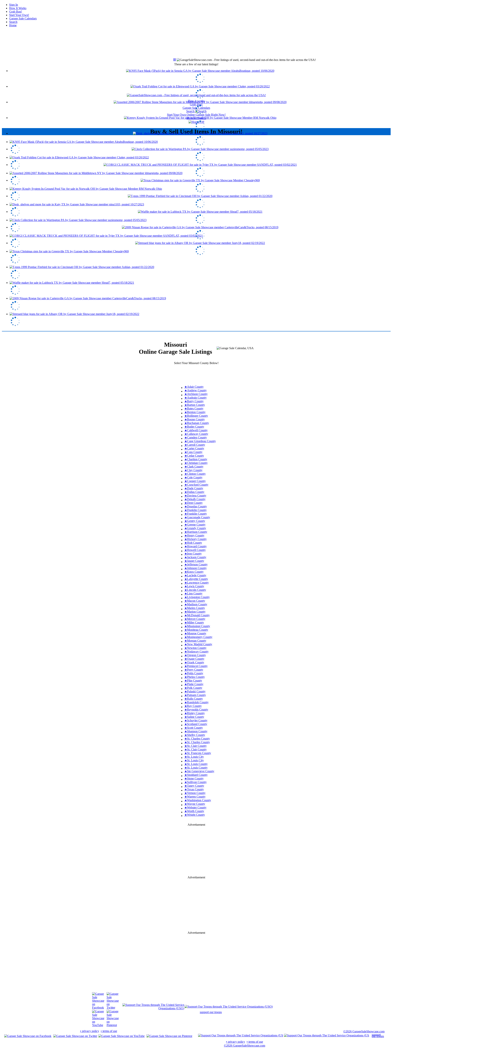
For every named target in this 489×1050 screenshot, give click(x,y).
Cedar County (195, 455)
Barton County (196, 404)
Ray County (194, 706)
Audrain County (197, 397)
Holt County (194, 542)
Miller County (195, 622)
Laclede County (196, 575)
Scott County (195, 727)
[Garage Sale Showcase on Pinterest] (113, 1025)
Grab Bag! (15, 11)
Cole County (194, 477)
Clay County (194, 470)
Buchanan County (198, 423)
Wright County (196, 814)
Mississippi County (198, 626)
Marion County (196, 611)
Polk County (194, 687)
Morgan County (196, 640)
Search (13, 21)
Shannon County (197, 731)
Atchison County (197, 394)
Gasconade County (198, 517)
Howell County (196, 550)
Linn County (194, 593)
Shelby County (196, 735)
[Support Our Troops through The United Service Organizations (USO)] (153, 1008)
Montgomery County (199, 637)
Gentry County (196, 521)
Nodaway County (198, 651)
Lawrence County (198, 582)
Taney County (195, 785)
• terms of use (109, 1031)
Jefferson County (197, 564)
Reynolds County (197, 709)
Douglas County (197, 506)
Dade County (195, 488)
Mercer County (196, 618)
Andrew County (197, 390)
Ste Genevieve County (200, 771)
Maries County (196, 608)
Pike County (194, 680)
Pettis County (195, 673)
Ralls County (195, 698)
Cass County (194, 452)
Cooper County (196, 481)
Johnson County (197, 568)
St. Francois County (199, 753)
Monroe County (196, 633)
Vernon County (196, 793)
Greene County (196, 524)
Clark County (195, 466)
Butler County (195, 426)
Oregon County (196, 655)
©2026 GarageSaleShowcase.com (364, 1031)
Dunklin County (197, 510)
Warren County (196, 796)
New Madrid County (199, 644)
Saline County (195, 716)
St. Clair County (197, 745)
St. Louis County (197, 764)
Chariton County (197, 459)
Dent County (195, 502)
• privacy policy (89, 1031)
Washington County (199, 800)
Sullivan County (197, 782)
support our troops (211, 1012)
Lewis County (195, 586)
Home (13, 25)
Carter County (195, 448)
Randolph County (198, 702)
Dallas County (195, 492)
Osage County (195, 658)
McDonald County (198, 615)
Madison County (197, 604)
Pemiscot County (197, 666)
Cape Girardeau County (201, 441)
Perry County (195, 669)
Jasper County (195, 560)
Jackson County (196, 557)
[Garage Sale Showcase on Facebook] (98, 1007)
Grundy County (196, 528)
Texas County (195, 789)
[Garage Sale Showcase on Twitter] (113, 1007)
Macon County (196, 600)
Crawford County (197, 484)
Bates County (195, 408)
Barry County (195, 401)
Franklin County (197, 513)
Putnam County (196, 695)
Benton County (196, 412)
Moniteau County (197, 629)
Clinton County (196, 473)
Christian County (197, 462)
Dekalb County (196, 499)
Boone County (196, 419)
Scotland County (197, 724)
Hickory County (197, 539)
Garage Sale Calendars (23, 18)
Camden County (197, 437)
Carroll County (196, 444)
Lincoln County (196, 589)
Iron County (194, 553)
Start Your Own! (19, 15)
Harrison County (197, 531)
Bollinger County (197, 415)
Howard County (197, 546)
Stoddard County (197, 774)
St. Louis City (195, 756)
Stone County (195, 778)
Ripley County (196, 713)
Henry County (195, 535)
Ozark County (195, 662)
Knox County (195, 571)
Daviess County (196, 495)
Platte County (195, 684)
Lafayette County (197, 579)
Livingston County (198, 597)
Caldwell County (197, 430)
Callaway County (197, 433)
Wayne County (196, 803)
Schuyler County (197, 720)
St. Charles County (198, 738)
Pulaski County (196, 691)
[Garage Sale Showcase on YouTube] (98, 1025)
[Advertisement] (196, 373)
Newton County (196, 647)
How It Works (17, 8)
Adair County (195, 386)
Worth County (195, 811)
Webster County (196, 807)
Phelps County (196, 676)
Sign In (13, 4)
